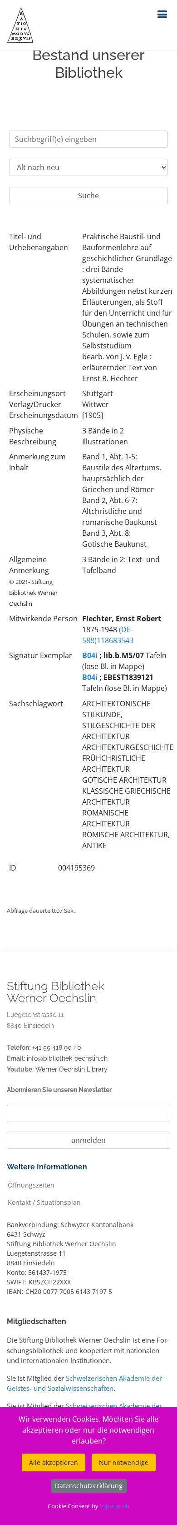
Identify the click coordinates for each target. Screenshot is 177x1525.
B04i (90, 655)
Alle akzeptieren (53, 1462)
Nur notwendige (123, 1462)
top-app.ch (114, 1506)
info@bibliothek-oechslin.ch (67, 1058)
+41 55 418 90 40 (56, 1047)
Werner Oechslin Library (71, 1069)
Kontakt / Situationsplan (44, 1202)
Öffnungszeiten (31, 1184)
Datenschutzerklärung (89, 1485)
